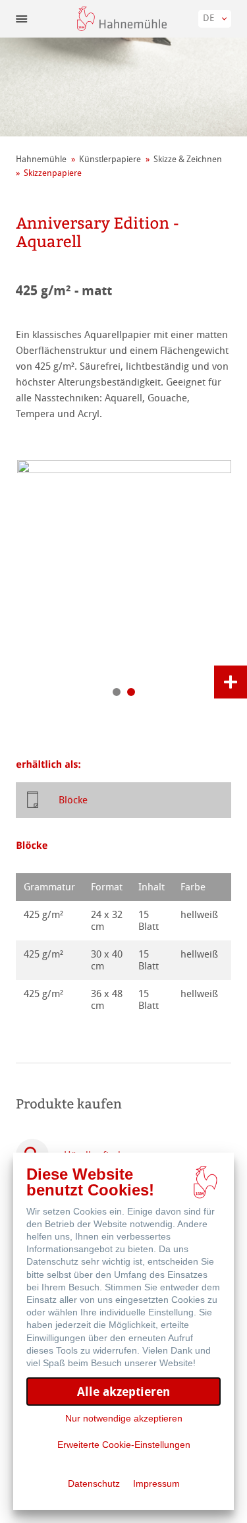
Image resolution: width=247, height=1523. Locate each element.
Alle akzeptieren (123, 1391)
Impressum (156, 1483)
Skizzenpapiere (53, 173)
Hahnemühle (41, 159)
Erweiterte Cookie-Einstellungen (123, 1444)
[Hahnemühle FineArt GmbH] (122, 19)
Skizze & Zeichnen (187, 159)
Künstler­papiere (110, 159)
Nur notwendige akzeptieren (123, 1418)
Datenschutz (94, 1483)
